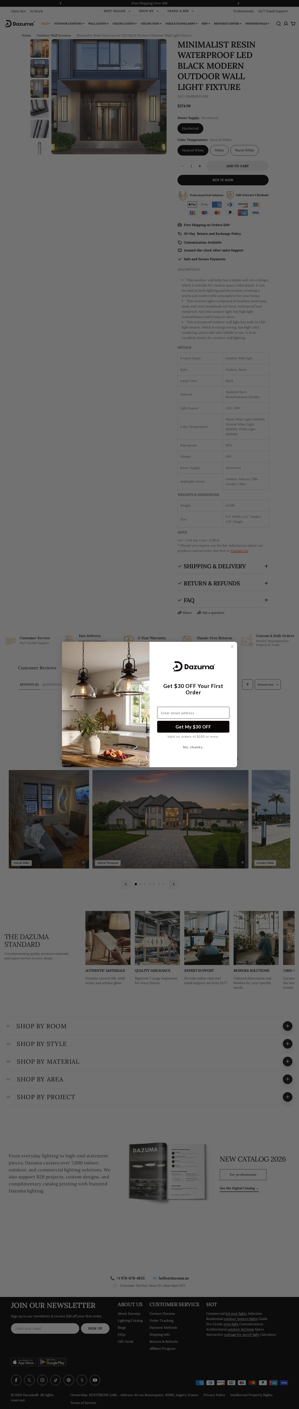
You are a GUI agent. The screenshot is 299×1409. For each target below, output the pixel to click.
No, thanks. (193, 747)
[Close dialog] (232, 646)
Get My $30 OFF (193, 726)
